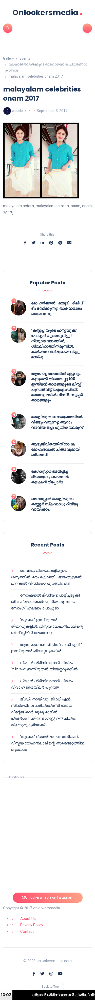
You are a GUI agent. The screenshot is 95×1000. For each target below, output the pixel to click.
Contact (27, 931)
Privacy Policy (31, 925)
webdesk (19, 111)
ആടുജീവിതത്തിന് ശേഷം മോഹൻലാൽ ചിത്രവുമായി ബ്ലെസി (55, 449)
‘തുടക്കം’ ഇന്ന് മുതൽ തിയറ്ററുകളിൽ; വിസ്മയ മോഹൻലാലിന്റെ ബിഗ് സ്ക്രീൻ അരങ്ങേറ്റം (47, 626)
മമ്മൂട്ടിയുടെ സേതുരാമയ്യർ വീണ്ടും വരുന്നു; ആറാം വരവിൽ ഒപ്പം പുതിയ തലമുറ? (57, 422)
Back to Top (50, 986)
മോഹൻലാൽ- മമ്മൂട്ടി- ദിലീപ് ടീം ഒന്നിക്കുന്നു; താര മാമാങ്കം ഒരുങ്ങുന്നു (57, 308)
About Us (28, 918)
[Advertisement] (47, 826)
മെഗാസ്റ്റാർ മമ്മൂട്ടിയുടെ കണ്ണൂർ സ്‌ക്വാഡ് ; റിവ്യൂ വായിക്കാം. (54, 504)
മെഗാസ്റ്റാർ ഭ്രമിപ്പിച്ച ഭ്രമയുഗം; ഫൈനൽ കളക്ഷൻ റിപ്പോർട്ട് (50, 477)
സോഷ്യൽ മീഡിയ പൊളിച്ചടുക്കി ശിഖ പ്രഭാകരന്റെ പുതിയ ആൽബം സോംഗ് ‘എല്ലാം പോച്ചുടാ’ (45, 601)
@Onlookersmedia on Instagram (47, 897)
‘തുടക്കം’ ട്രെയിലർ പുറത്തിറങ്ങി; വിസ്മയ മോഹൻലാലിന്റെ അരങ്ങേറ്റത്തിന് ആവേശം (47, 743)
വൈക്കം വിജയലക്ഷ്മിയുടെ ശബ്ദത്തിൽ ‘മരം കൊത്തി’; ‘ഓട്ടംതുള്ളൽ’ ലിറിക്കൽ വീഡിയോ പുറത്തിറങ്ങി (46, 577)
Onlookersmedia (47, 12)
